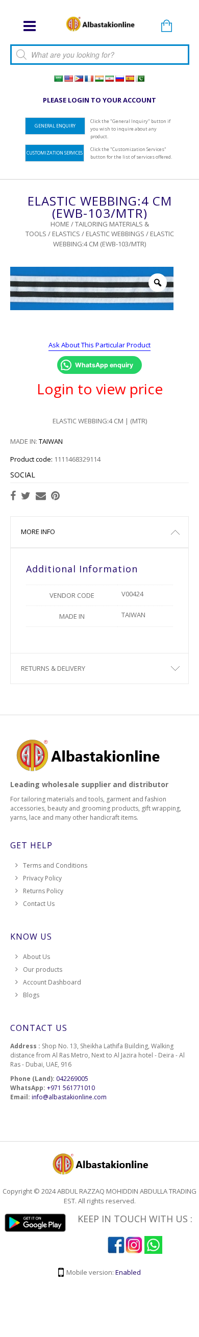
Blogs (31, 995)
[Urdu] (139, 78)
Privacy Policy (42, 878)
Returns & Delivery (53, 668)
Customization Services (55, 152)
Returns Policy (43, 891)
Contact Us (39, 903)
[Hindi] (99, 78)
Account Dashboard (52, 982)
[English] (68, 78)
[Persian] (109, 78)
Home (60, 224)
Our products (42, 969)
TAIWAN (51, 441)
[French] (88, 78)
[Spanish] (129, 78)
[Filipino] (78, 78)
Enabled (128, 1272)
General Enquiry (55, 125)
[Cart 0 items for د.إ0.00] (167, 26)
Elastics (66, 233)
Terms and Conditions (55, 865)
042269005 (72, 1078)
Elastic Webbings (115, 233)
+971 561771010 (71, 1087)
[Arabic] (58, 78)
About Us (36, 956)
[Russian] (119, 78)
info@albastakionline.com (69, 1097)
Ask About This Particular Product (99, 344)
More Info (38, 531)
